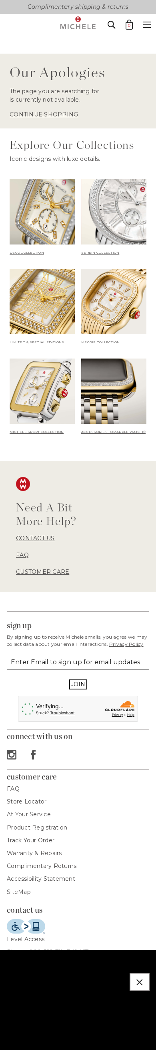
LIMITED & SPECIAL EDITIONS (37, 342)
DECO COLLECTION (27, 252)
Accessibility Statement (41, 878)
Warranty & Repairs (34, 853)
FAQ (22, 555)
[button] (140, 982)
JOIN (78, 684)
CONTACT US (35, 538)
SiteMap (19, 892)
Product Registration (37, 827)
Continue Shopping (44, 114)
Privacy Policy (126, 644)
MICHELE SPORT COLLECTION (37, 432)
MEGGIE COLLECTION (100, 342)
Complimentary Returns (41, 866)
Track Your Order (30, 840)
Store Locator (26, 801)
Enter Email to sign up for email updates (75, 662)
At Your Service (29, 814)
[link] (42, 217)
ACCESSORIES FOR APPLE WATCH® (113, 432)
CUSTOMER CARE (42, 571)
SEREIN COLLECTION (100, 252)
